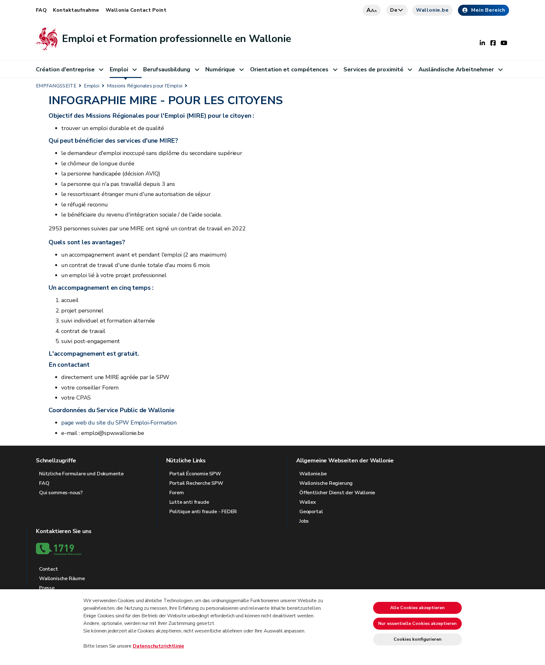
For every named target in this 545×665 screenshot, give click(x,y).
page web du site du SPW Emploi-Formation (119, 422)
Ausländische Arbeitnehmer (456, 69)
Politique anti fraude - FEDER (203, 511)
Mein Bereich (488, 10)
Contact (48, 569)
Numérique (220, 69)
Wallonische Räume (62, 578)
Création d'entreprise (65, 69)
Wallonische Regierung (326, 483)
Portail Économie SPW (195, 474)
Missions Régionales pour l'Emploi (144, 86)
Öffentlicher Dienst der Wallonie (337, 493)
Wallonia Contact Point (136, 10)
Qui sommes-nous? (61, 493)
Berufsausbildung (166, 69)
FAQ (41, 10)
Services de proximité (373, 69)
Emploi (119, 69)
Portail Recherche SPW (196, 483)
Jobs (304, 521)
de (394, 10)
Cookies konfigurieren (418, 639)
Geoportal (311, 511)
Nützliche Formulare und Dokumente (81, 474)
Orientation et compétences (289, 69)
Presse (47, 588)
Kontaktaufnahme (76, 10)
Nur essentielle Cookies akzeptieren (417, 623)
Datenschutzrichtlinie (158, 646)
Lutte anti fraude (189, 502)
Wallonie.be (432, 10)
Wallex (307, 502)
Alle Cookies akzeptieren (417, 608)
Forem (176, 493)
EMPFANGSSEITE (56, 86)
